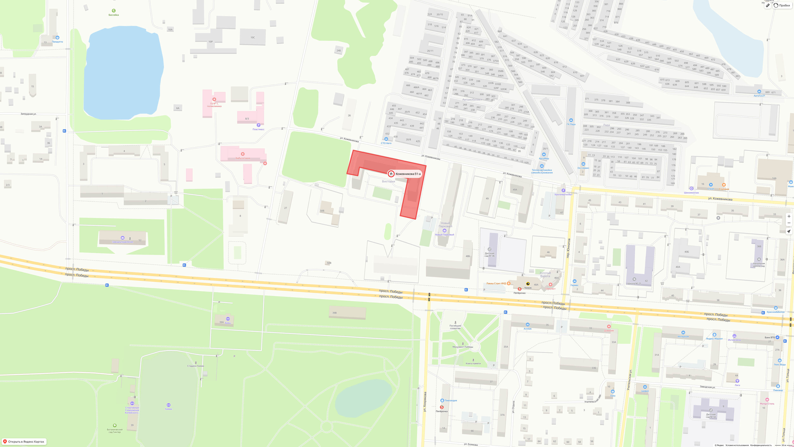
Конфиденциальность (761, 445)
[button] (767, 5)
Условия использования (737, 445)
